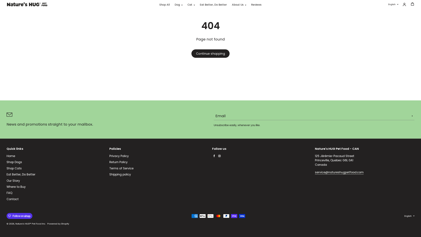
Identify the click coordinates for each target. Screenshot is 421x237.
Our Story (13, 181)
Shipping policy (120, 174)
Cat (190, 5)
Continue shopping (210, 54)
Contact (13, 199)
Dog (178, 5)
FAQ (9, 193)
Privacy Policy (119, 156)
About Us (238, 5)
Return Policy (118, 162)
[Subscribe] (412, 116)
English (392, 4)
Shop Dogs (14, 162)
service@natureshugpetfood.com (339, 172)
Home (11, 156)
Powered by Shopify (58, 223)
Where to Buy (16, 187)
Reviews (256, 5)
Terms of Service (121, 168)
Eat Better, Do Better (213, 5)
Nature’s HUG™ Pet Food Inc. (30, 223)
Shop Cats (14, 168)
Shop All (164, 5)
